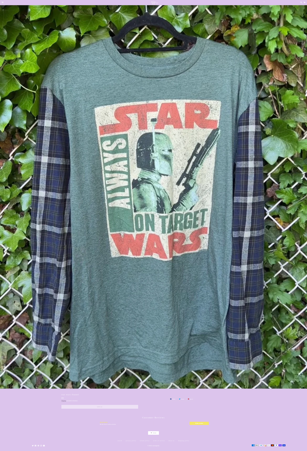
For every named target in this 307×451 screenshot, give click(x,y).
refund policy (145, 440)
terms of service (159, 440)
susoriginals (155, 445)
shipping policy (183, 440)
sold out (99, 406)
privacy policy (131, 440)
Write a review (199, 423)
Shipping (63, 400)
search (120, 440)
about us (171, 440)
